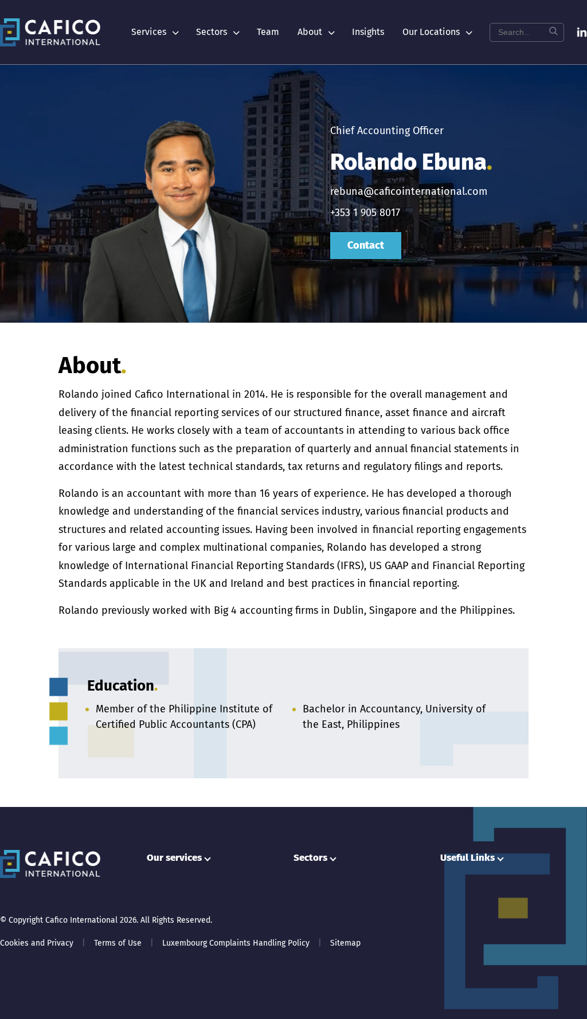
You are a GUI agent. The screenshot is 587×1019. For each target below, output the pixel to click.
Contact (365, 245)
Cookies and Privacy (36, 943)
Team (268, 31)
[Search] (553, 32)
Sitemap (345, 943)
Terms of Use (118, 943)
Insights (368, 31)
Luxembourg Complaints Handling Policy (236, 943)
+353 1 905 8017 (365, 212)
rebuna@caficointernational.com (408, 191)
